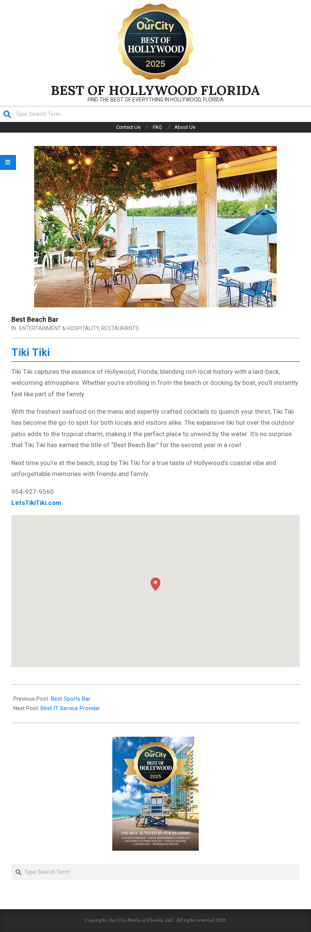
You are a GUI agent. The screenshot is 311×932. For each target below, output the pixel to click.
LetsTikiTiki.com (36, 502)
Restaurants (120, 328)
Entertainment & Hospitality (59, 328)
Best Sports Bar (70, 698)
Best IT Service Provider (70, 708)
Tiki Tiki (30, 353)
